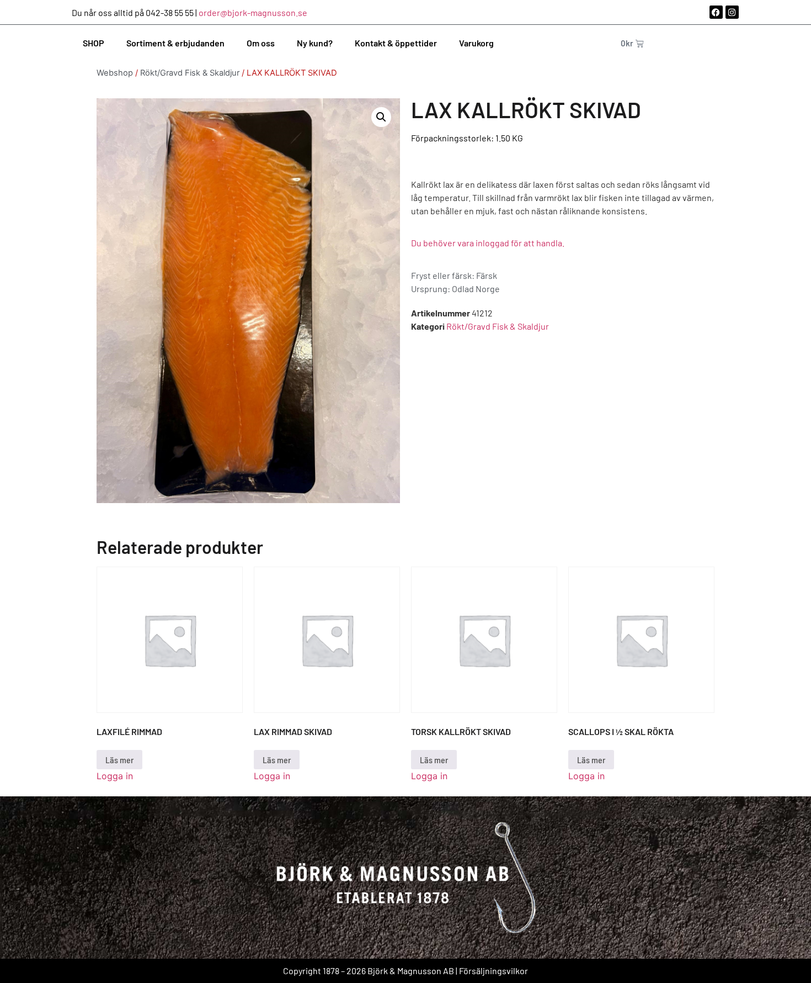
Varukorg (476, 43)
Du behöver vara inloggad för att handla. (487, 242)
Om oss (261, 43)
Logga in (115, 775)
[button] (381, 117)
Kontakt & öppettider (396, 43)
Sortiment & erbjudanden (175, 43)
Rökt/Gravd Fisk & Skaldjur (189, 73)
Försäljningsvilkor (493, 970)
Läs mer (119, 759)
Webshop (115, 73)
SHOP (93, 43)
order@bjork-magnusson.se (253, 12)
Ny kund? (315, 43)
